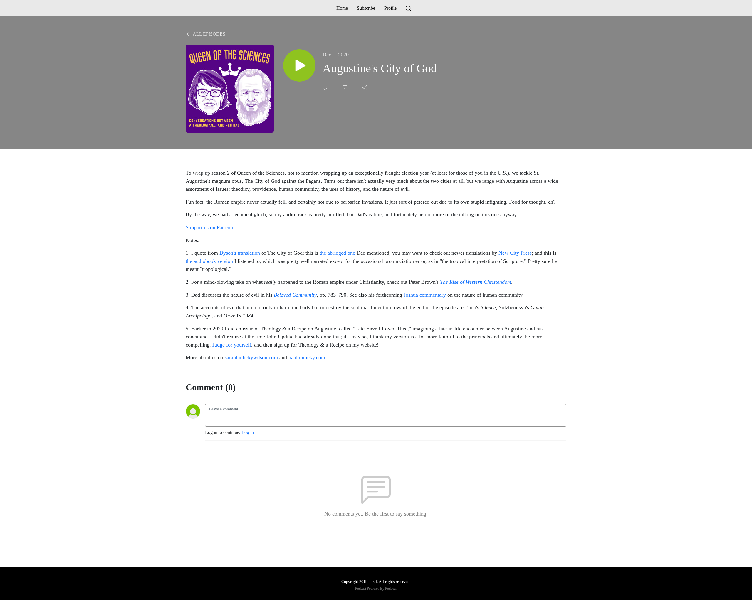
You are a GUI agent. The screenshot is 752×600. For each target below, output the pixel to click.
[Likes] (325, 88)
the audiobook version (209, 261)
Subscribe (366, 8)
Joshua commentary (425, 295)
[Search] (408, 8)
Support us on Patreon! (210, 227)
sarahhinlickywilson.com (251, 357)
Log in (247, 432)
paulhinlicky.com (306, 357)
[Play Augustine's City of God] (299, 65)
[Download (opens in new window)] (345, 88)
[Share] (365, 88)
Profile (390, 8)
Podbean (391, 589)
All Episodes (208, 33)
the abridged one (337, 253)
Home (342, 8)
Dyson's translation (239, 253)
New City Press (515, 253)
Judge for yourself (231, 345)
